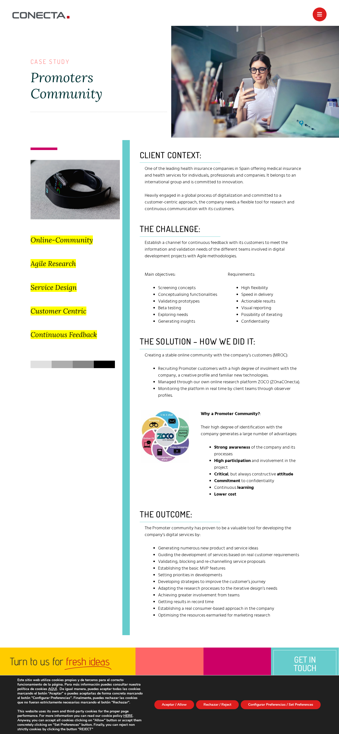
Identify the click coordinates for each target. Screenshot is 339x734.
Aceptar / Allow (174, 704)
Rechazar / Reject (217, 704)
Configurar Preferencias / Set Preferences (280, 704)
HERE (128, 715)
